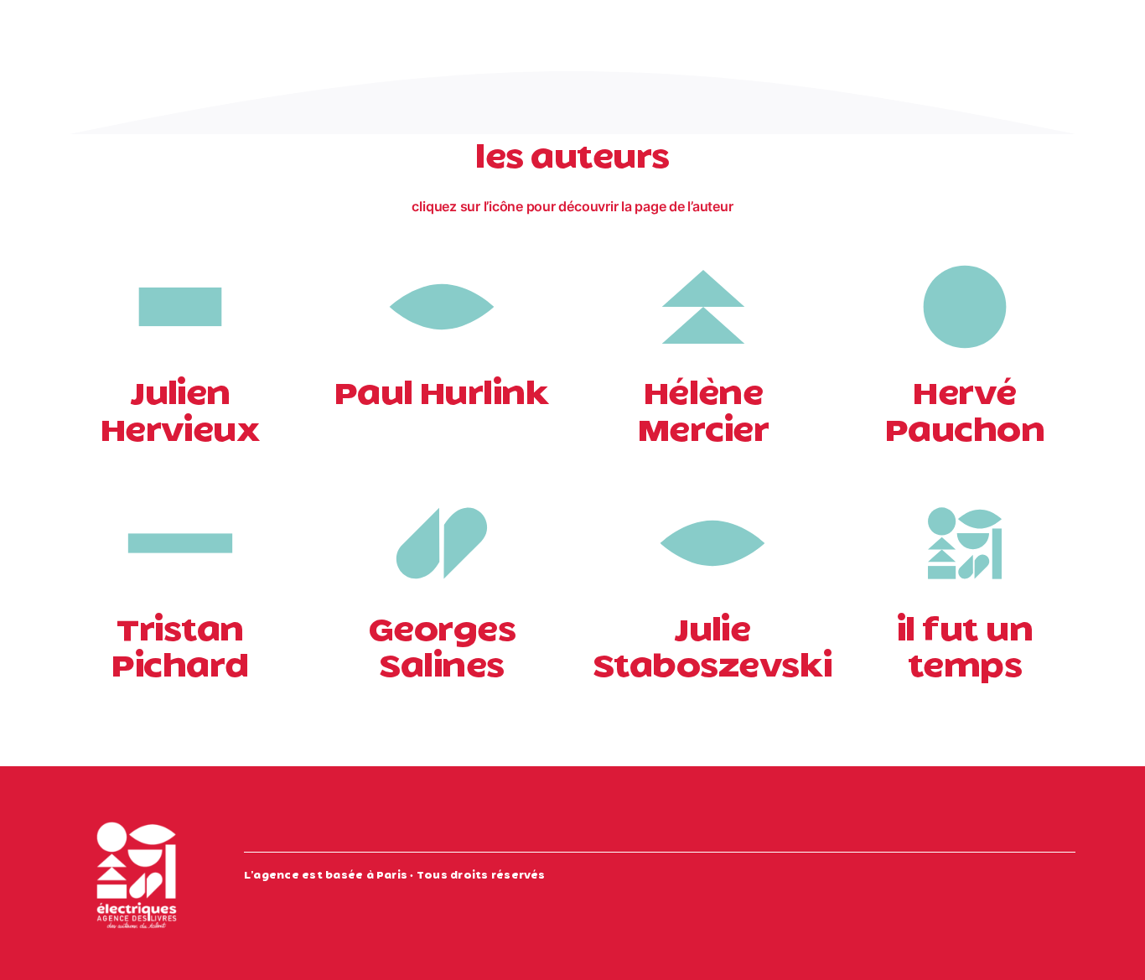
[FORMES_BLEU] (965, 487)
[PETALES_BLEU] (442, 487)
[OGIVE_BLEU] (442, 250)
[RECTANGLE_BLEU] (180, 250)
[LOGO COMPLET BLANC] (137, 814)
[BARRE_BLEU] (180, 487)
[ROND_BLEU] (965, 250)
